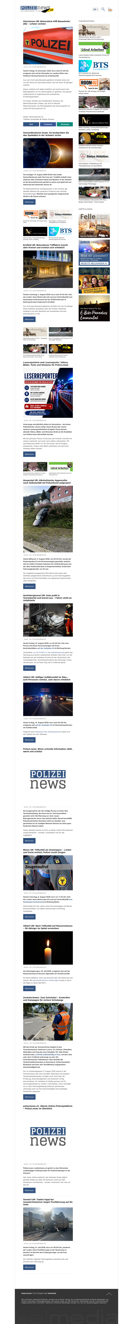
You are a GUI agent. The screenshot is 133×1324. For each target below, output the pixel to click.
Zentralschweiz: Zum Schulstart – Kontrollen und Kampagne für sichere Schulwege (46, 998)
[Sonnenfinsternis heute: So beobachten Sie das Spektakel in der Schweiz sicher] (48, 153)
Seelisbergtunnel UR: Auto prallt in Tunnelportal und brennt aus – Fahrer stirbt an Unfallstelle (47, 598)
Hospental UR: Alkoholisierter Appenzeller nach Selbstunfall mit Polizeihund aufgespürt (47, 481)
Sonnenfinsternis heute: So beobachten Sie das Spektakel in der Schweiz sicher (46, 134)
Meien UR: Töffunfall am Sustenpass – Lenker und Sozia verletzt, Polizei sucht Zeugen (47, 851)
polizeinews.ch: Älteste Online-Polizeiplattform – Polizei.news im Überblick (47, 1107)
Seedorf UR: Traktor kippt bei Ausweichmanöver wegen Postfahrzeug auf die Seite (48, 1202)
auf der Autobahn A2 (46, 648)
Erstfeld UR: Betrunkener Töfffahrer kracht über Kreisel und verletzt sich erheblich (45, 246)
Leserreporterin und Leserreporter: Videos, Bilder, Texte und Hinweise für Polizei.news (45, 363)
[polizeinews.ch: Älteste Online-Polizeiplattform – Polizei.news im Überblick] (48, 1136)
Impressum (27, 1293)
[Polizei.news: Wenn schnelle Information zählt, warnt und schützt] (48, 779)
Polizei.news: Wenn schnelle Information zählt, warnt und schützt (47, 750)
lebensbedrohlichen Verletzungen (46, 980)
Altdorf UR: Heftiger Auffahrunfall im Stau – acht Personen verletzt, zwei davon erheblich (46, 678)
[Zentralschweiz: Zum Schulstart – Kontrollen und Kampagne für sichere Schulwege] (48, 1022)
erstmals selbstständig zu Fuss (47, 1054)
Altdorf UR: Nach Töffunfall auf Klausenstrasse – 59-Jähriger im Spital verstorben (48, 927)
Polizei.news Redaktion (39, 67)
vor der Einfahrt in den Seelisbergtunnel (48, 652)
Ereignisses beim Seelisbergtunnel (47, 732)
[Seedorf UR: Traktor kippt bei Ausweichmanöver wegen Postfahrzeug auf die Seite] (48, 1224)
